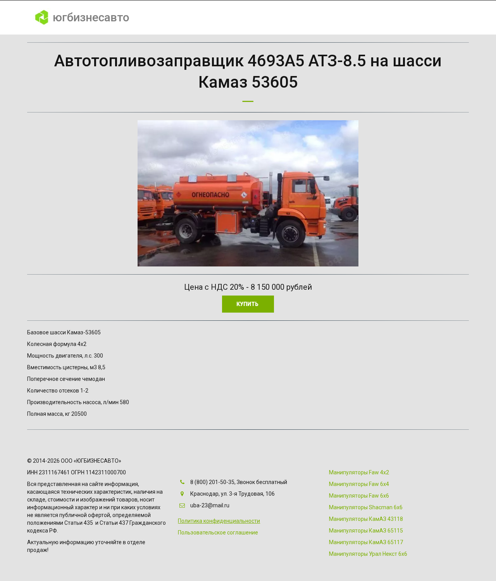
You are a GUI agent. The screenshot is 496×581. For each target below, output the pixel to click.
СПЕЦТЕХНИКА (259, 17)
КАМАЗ (352, 17)
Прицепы (415, 17)
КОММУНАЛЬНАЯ (201, 17)
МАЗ (382, 17)
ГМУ (324, 17)
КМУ (299, 17)
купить (248, 304)
